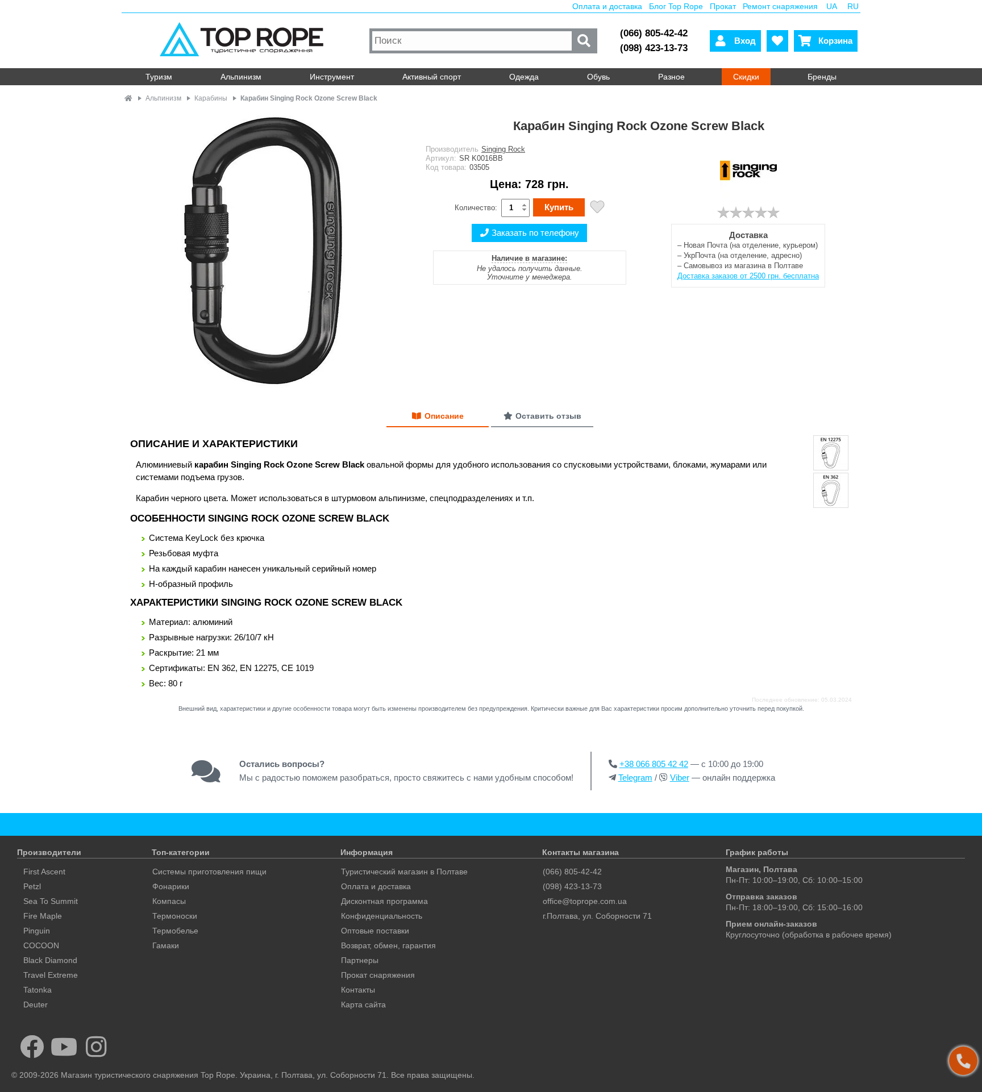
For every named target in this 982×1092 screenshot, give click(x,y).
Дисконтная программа (384, 901)
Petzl (32, 886)
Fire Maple (42, 915)
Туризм (158, 76)
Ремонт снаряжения (780, 6)
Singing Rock (503, 149)
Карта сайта (363, 1004)
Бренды (822, 76)
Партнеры (359, 960)
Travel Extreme (50, 975)
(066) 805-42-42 (654, 33)
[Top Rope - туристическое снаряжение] (244, 40)
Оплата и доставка (607, 6)
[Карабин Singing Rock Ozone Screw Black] (266, 251)
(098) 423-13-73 (654, 48)
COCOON (41, 945)
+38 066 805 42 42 (653, 764)
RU (853, 6)
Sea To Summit (50, 901)
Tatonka (37, 989)
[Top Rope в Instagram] (96, 1046)
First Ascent (44, 871)
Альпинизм (240, 76)
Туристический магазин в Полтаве (404, 871)
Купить (558, 207)
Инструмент (332, 76)
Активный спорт (431, 76)
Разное (671, 76)
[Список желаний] (777, 41)
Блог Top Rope (676, 6)
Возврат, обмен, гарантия (388, 945)
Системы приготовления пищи (209, 871)
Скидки (746, 76)
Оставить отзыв (548, 415)
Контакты (358, 989)
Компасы (169, 901)
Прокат (723, 6)
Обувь (598, 76)
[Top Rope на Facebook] (32, 1046)
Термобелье (175, 930)
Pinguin (36, 930)
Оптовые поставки (375, 930)
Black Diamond (50, 960)
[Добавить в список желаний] (597, 208)
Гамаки (165, 945)
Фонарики (170, 886)
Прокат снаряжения (378, 975)
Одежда (524, 76)
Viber (679, 777)
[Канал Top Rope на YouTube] (64, 1046)
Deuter (35, 1004)
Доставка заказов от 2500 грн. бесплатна (748, 276)
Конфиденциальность (381, 915)
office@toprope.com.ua (585, 901)
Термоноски (174, 915)
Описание (444, 415)
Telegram (635, 777)
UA (831, 6)
